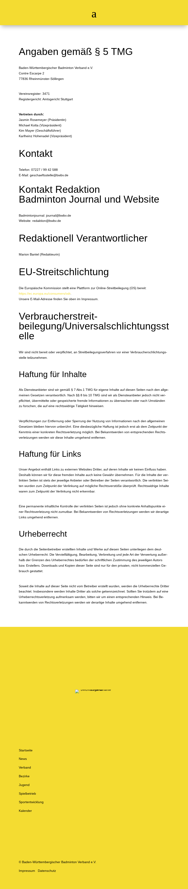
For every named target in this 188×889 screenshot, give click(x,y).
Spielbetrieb (27, 793)
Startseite (26, 750)
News (23, 759)
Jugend (24, 785)
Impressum (27, 871)
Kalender (25, 811)
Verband (25, 767)
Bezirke (24, 776)
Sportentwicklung (31, 802)
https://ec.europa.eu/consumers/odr (44, 293)
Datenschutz (47, 871)
